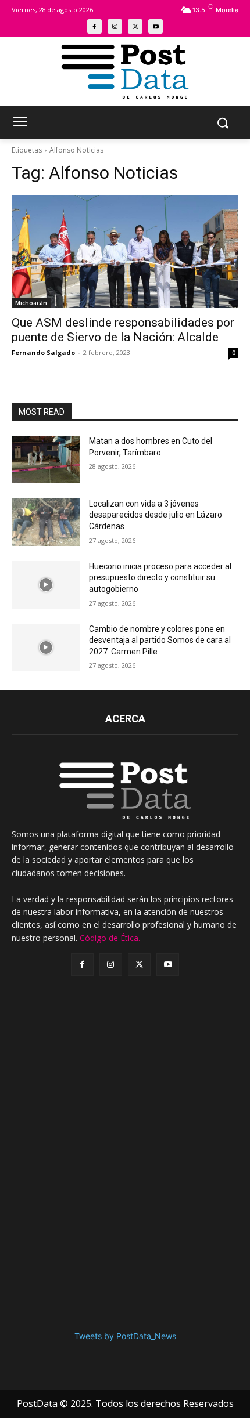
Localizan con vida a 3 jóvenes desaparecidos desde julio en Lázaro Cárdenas (155, 515)
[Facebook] (94, 26)
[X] (135, 26)
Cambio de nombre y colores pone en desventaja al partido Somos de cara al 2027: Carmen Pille (160, 640)
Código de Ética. (110, 937)
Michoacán (31, 303)
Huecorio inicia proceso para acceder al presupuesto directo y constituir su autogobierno (160, 578)
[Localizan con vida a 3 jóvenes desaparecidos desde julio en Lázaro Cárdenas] (46, 522)
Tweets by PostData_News (125, 1336)
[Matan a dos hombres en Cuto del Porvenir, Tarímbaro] (46, 459)
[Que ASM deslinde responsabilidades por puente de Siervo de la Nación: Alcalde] (125, 251)
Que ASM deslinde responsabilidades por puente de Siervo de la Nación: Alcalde (123, 330)
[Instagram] (115, 26)
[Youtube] (155, 26)
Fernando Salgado (43, 352)
